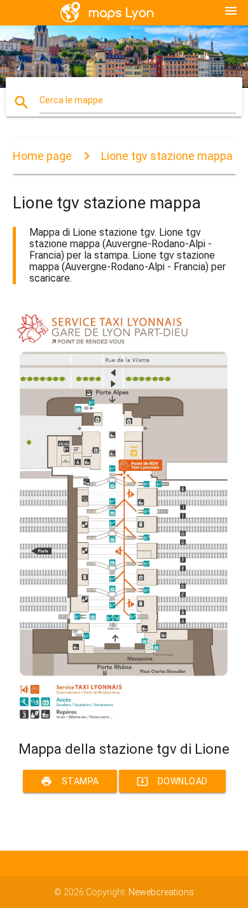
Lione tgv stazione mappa (167, 155)
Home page (42, 155)
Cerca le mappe (71, 100)
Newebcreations (161, 892)
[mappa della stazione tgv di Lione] (124, 719)
